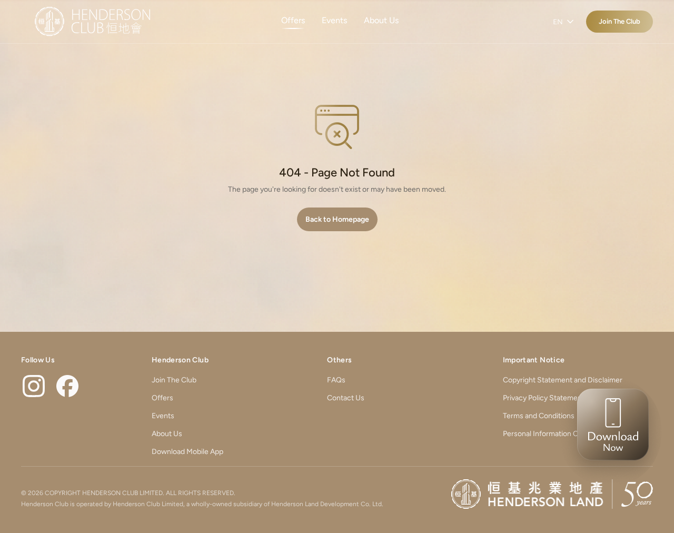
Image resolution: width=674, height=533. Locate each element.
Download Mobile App (187, 451)
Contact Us (345, 397)
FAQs (336, 380)
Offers (293, 20)
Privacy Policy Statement (543, 397)
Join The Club (619, 21)
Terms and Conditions (538, 415)
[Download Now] (609, 432)
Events (334, 20)
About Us (381, 20)
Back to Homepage (337, 219)
